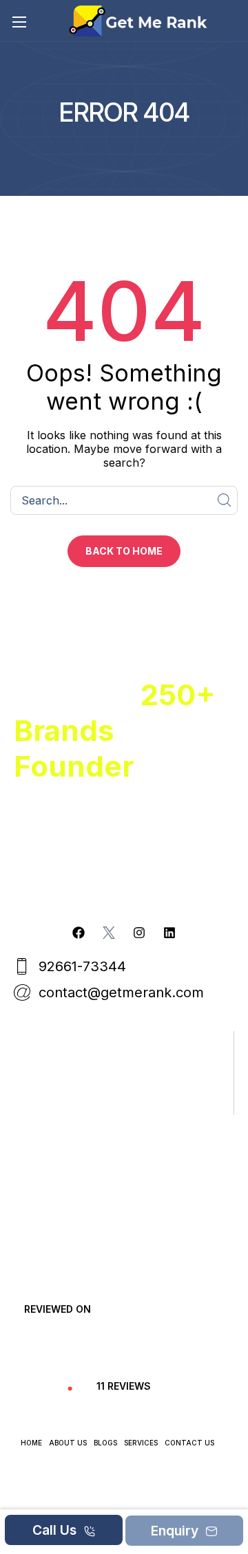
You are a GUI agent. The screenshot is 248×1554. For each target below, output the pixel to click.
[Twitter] (109, 932)
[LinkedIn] (169, 932)
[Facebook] (78, 932)
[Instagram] (139, 932)
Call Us (56, 1530)
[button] (124, 551)
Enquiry (176, 1530)
